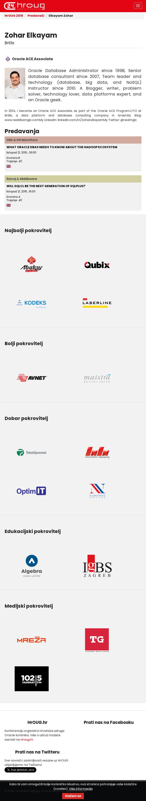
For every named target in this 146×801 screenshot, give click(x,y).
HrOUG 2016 (14, 15)
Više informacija (81, 789)
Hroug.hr (27, 739)
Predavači (36, 15)
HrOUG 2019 (24, 6)
